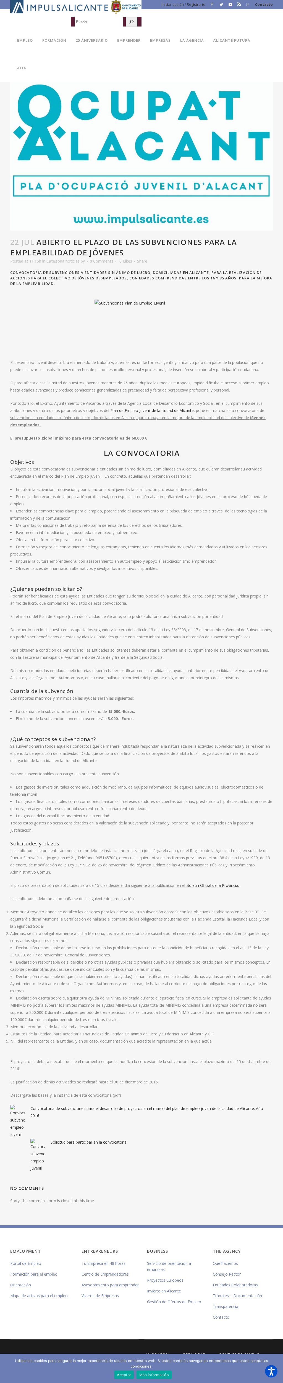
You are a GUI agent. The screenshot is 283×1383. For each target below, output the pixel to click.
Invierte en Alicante (164, 1291)
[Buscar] (131, 22)
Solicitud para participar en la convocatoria (89, 1142)
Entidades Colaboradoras (235, 1284)
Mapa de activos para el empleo (39, 1295)
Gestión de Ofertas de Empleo (174, 1301)
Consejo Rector (227, 1274)
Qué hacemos (225, 1263)
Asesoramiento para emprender (110, 1284)
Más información (154, 1375)
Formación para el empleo (33, 1274)
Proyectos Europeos (165, 1280)
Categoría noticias (63, 261)
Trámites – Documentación (237, 1295)
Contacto (264, 4)
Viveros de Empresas (100, 1295)
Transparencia (225, 1306)
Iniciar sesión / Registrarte (183, 4)
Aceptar (124, 1375)
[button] (271, 1371)
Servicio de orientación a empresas (169, 1266)
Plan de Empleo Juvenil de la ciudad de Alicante (152, 410)
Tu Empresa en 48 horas (103, 1263)
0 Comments (101, 261)
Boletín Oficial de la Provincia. (212, 885)
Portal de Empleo (25, 1263)
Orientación (20, 1284)
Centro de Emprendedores (105, 1274)
